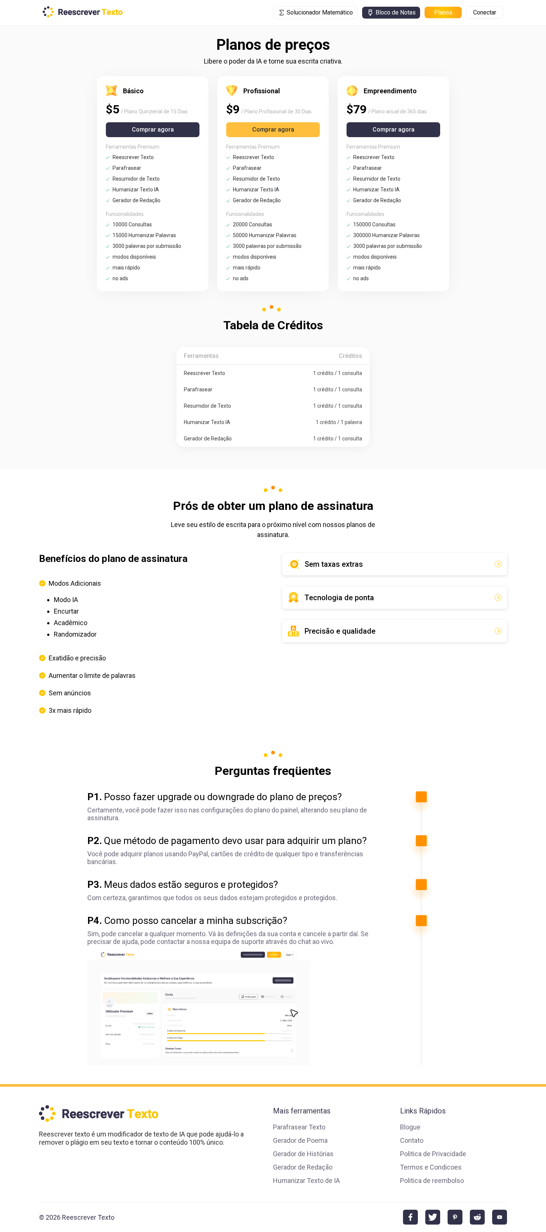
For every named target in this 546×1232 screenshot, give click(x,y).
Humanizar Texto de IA (306, 1180)
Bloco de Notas (396, 12)
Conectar (484, 12)
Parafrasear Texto (299, 1127)
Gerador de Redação (302, 1167)
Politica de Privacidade (433, 1154)
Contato (411, 1140)
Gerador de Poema (300, 1140)
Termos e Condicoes (431, 1167)
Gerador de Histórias (303, 1154)
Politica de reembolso (432, 1180)
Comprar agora (153, 129)
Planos (443, 12)
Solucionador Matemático (320, 12)
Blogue (410, 1127)
